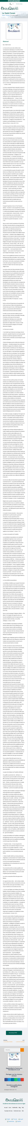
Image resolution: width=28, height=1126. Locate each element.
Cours (10, 1107)
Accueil (5, 1107)
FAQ (23, 1107)
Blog (20, 1107)
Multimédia (15, 1107)
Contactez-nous (17, 1110)
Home (3, 15)
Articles (8, 15)
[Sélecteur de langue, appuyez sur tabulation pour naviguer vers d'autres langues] (11, 4)
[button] (24, 4)
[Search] (22, 1050)
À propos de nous (8, 1110)
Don (23, 1110)
